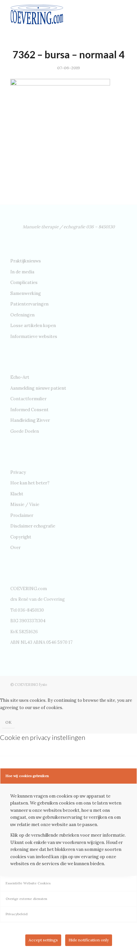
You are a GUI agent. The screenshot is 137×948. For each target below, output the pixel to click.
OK (8, 722)
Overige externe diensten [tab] (26, 899)
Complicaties (24, 282)
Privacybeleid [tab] (17, 914)
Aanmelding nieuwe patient (38, 388)
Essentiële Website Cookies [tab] (28, 883)
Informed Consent (29, 410)
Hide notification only (88, 939)
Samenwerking (25, 293)
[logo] (56, 13)
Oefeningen (22, 315)
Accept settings (43, 939)
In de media (22, 272)
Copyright (20, 537)
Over (15, 547)
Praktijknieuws (25, 261)
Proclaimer (21, 515)
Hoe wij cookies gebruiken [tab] (27, 776)
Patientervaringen (29, 304)
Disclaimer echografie (32, 526)
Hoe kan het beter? (30, 483)
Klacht (16, 494)
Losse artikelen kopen (33, 325)
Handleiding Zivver (30, 420)
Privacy (18, 472)
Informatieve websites (33, 336)
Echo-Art (19, 377)
